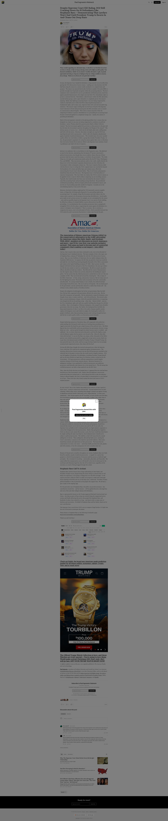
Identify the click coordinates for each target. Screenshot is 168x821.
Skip (84, 418)
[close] (97, 401)
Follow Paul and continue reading (84, 415)
